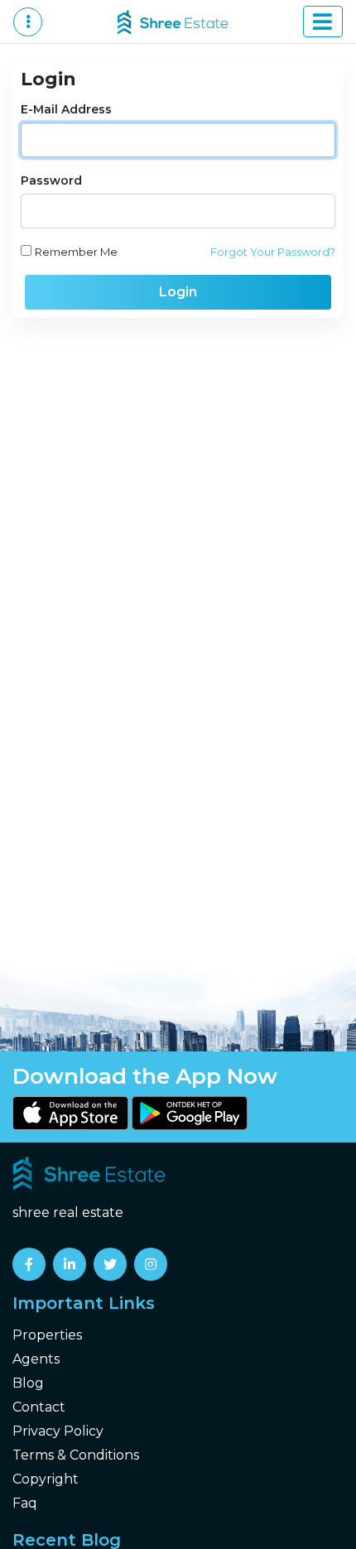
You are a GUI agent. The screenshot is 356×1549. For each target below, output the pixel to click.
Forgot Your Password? (272, 251)
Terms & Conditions (75, 1455)
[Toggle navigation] (323, 21)
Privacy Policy (57, 1431)
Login (178, 292)
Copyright (45, 1479)
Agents (36, 1359)
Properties (47, 1335)
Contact (38, 1407)
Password (51, 180)
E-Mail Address (66, 109)
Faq (24, 1503)
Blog (28, 1383)
